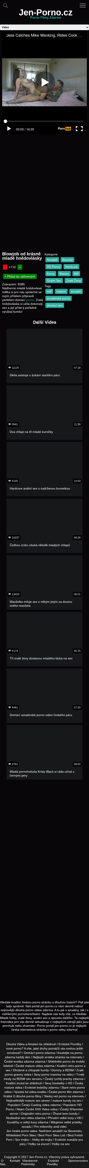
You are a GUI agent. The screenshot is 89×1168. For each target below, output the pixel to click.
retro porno (75, 1066)
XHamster (76, 1109)
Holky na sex (61, 1144)
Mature (64, 273)
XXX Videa (42, 1109)
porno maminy (51, 1074)
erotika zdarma (24, 1061)
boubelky (58, 1083)
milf (49, 291)
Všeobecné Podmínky (29, 1162)
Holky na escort (38, 1144)
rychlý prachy (63, 1079)
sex (23, 1118)
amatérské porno (58, 298)
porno (30, 300)
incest (21, 1083)
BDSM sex (24, 1079)
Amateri (33, 1044)
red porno (60, 1096)
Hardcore (71, 266)
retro (38, 1113)
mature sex (32, 1100)
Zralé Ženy (73, 280)
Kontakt (15, 1160)
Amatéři (52, 259)
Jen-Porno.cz (46, 15)
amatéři (76, 291)
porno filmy (33, 1096)
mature (61, 291)
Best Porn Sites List (51, 1135)
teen (65, 1113)
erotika (49, 1057)
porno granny (14, 1074)
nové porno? (14, 1048)
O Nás (2, 1162)
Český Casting (31, 1105)
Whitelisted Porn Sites (21, 1135)
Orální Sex (54, 280)
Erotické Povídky (70, 1044)
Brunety (67, 259)
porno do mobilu (74, 1061)
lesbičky (42, 1087)
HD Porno (53, 266)
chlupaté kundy (38, 1070)
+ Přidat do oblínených (20, 276)
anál (56, 1126)
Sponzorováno (78, 1160)
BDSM (69, 1070)
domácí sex (55, 305)
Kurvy (51, 273)
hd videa (31, 1092)
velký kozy (30, 1122)
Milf (76, 273)
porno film (65, 1092)
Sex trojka (22, 1139)
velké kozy (67, 1118)
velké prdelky (73, 1122)
